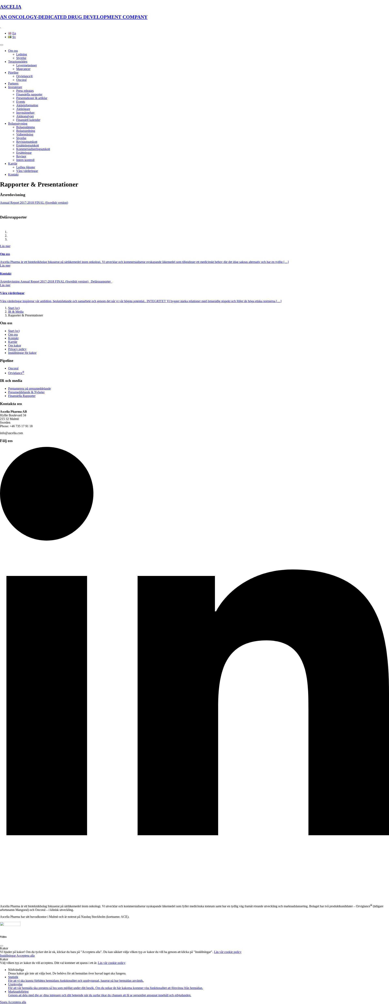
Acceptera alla (25, 955)
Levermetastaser (26, 65)
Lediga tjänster (25, 167)
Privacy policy (17, 349)
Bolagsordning (25, 131)
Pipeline (13, 72)
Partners (13, 83)
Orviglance (16, 373)
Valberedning (24, 134)
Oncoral (21, 80)
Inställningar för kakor (22, 352)
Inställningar (8, 955)
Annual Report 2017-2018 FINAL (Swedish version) (34, 202)
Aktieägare (23, 109)
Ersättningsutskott (27, 145)
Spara (4, 1002)
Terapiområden (17, 61)
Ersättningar (24, 152)
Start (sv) (14, 308)
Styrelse (21, 58)
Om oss (13, 50)
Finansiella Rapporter (21, 396)
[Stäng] (1, 945)
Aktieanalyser (25, 116)
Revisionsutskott (26, 141)
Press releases (25, 90)
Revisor (21, 156)
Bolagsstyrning (17, 123)
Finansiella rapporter (29, 94)
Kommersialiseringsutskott (33, 149)
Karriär (12, 163)
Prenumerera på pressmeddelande (29, 388)
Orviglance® (24, 76)
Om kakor (14, 345)
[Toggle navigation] (1, 45)
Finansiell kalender (28, 120)
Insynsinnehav (25, 112)
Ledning (21, 54)
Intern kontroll (25, 160)
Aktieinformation (27, 105)
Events (20, 101)
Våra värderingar (27, 171)
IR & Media (16, 311)
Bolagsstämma (25, 127)
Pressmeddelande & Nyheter (26, 392)
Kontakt (13, 174)
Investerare (15, 87)
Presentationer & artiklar (31, 98)
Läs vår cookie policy (228, 952)
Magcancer (23, 69)
